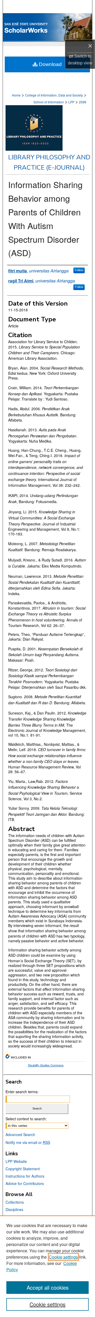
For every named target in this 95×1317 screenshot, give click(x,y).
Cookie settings (63, 1257)
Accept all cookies (48, 1287)
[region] (47, 1266)
